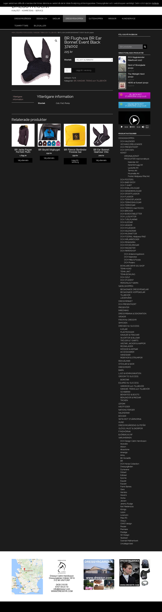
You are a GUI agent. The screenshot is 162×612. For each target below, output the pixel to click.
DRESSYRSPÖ (124, 367)
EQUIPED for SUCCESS (24, 32)
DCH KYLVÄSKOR (127, 228)
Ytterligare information (18, 98)
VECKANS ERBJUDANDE (131, 144)
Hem (13, 32)
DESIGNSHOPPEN (126, 138)
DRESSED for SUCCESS (128, 326)
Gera (122, 489)
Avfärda (155, 3)
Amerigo (124, 452)
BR (75, 81)
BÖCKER (122, 416)
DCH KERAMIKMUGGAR (130, 191)
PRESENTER (123, 307)
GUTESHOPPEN (96, 19)
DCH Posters (129, 262)
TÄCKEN (124, 400)
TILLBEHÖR (125, 295)
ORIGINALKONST (131, 156)
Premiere (124, 529)
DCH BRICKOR (126, 211)
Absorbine (124, 449)
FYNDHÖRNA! (124, 431)
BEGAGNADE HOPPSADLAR (132, 292)
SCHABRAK (125, 392)
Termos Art (132, 170)
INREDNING (123, 310)
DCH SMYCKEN (127, 150)
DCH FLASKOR (126, 197)
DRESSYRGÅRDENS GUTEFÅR (132, 425)
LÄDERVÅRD (126, 298)
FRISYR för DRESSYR (127, 320)
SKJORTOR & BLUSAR (130, 338)
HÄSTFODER (124, 407)
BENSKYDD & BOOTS (129, 395)
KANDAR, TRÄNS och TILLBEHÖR (45, 32)
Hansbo (123, 492)
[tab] (23, 98)
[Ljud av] (143, 127)
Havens (123, 495)
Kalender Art (133, 162)
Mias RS (123, 518)
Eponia (123, 478)
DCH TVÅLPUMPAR (128, 219)
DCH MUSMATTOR (128, 234)
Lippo (122, 512)
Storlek (68, 60)
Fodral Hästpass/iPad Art (138, 176)
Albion (123, 447)
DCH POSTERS (126, 179)
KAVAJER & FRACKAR (129, 335)
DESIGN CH (42, 19)
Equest (123, 481)
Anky (122, 455)
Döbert (123, 472)
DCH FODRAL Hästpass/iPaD (133, 236)
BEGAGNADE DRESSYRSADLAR (134, 289)
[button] (134, 120)
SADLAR (56, 19)
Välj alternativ (23, 160)
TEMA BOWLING (127, 274)
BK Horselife (125, 458)
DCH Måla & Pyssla (132, 260)
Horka (122, 498)
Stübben (124, 538)
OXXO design (126, 523)
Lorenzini (124, 515)
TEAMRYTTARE (21, 26)
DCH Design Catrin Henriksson (133, 441)
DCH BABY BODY (127, 182)
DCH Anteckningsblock (134, 254)
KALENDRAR (124, 413)
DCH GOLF (125, 277)
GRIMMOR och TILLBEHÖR (132, 386)
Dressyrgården (126, 466)
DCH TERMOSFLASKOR (130, 199)
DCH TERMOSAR (127, 205)
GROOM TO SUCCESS (128, 376)
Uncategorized (126, 543)
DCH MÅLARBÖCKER (129, 239)
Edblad (123, 475)
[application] (134, 120)
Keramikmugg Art (135, 165)
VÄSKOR (122, 316)
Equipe (123, 484)
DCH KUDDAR (126, 222)
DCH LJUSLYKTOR (128, 216)
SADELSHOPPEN (125, 286)
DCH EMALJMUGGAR (129, 188)
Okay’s (123, 521)
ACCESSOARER (127, 352)
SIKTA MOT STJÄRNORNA (129, 419)
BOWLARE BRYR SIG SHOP (132, 266)
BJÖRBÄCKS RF (125, 435)
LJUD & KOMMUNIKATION (129, 373)
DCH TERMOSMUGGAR (130, 202)
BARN (121, 370)
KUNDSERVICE (128, 19)
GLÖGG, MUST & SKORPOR (130, 428)
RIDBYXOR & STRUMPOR (131, 358)
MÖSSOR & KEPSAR (129, 349)
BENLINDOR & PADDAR (130, 397)
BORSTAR (124, 380)
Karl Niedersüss (127, 506)
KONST (123, 153)
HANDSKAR (125, 355)
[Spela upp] (121, 127)
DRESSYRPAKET (125, 301)
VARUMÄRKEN (124, 438)
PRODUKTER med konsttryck (136, 159)
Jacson (123, 501)
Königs (123, 509)
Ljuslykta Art (133, 168)
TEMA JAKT (125, 271)
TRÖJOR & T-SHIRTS (129, 340)
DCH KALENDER (127, 141)
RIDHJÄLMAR (124, 361)
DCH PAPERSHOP (128, 251)
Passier (123, 526)
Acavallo (124, 444)
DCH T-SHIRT (126, 185)
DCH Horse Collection (129, 464)
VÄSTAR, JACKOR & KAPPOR (133, 343)
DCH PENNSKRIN (127, 242)
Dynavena (124, 469)
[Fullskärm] (147, 127)
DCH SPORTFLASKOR (129, 194)
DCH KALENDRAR (128, 231)
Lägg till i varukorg (83, 70)
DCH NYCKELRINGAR (129, 245)
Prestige (123, 532)
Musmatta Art (133, 173)
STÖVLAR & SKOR (126, 364)
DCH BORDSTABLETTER (131, 214)
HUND (121, 422)
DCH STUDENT (127, 280)
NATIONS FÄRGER (126, 410)
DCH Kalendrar (130, 257)
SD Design (124, 535)
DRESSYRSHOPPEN (74, 19)
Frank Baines (125, 486)
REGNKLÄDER (126, 346)
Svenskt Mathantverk (129, 541)
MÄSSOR (112, 19)
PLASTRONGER (127, 332)
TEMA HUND (125, 268)
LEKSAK (121, 404)
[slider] (132, 127)
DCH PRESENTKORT (129, 147)
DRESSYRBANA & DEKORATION (132, 313)
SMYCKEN (122, 323)
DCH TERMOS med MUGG (132, 208)
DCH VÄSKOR (126, 225)
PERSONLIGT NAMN (129, 283)
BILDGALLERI (40, 26)
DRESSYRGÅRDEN (22, 19)
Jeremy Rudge (126, 504)
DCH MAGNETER (127, 248)
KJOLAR (123, 329)
